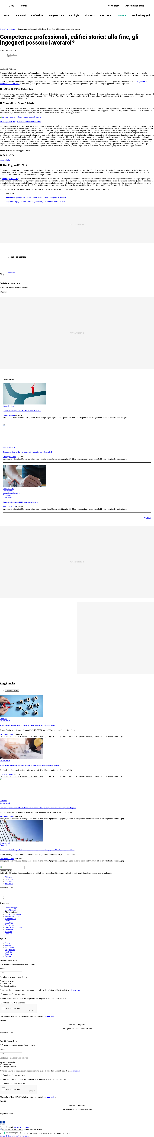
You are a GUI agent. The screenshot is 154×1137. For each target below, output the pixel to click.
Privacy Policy (5, 1136)
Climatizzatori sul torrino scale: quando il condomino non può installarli (27, 452)
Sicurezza (90, 15)
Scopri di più (5, 160)
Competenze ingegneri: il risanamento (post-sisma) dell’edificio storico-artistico (35, 201)
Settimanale (6, 984)
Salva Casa (52, 21)
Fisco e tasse (9, 925)
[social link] (4, 256)
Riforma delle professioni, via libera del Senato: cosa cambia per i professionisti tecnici (29, 765)
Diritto (7, 921)
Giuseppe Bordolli (9, 457)
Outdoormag (9, 929)
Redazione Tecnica (12, 55)
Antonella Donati (9, 507)
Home (2, 29)
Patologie (74, 15)
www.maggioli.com (21, 1127)
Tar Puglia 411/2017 (10, 179)
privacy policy (49, 1016)
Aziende (122, 15)
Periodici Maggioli (12, 916)
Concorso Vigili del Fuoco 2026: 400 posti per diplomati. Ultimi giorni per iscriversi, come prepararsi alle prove (38, 808)
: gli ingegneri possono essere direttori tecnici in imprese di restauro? (36, 197)
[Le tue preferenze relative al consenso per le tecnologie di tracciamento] (12, 1132)
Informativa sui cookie (20, 1136)
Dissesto (134, 21)
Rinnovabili (120, 21)
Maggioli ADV (10, 919)
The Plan (8, 932)
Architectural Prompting (99, 21)
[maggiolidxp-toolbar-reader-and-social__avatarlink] (4, 55)
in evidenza (11, 29)
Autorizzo (6, 994)
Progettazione (56, 15)
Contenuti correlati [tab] (12, 690)
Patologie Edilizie (9, 986)
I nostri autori (10, 879)
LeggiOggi (9, 923)
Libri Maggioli (10, 910)
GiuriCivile (9, 934)
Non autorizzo (19, 994)
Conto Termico (35, 21)
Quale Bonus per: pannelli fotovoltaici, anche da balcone (22, 411)
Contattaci (9, 881)
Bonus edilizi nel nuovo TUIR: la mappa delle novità (20, 502)
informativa (75, 990)
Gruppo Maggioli (11, 908)
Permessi (21, 15)
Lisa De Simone (9, 415)
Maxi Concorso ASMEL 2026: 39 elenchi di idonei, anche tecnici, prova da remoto (27, 725)
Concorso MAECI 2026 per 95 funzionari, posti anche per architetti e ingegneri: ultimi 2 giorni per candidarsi (37, 850)
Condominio (78, 21)
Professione (37, 15)
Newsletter (9, 884)
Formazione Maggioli (13, 914)
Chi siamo (9, 877)
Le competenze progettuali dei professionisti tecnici (20, 122)
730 (65, 21)
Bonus (7, 15)
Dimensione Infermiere (13, 927)
